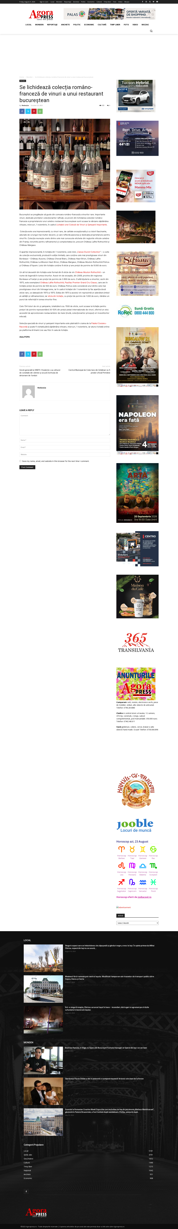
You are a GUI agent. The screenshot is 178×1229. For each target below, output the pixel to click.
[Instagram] (146, 1)
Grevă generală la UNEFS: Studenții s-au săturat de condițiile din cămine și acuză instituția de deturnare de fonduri (39, 373)
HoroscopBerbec (121, 856)
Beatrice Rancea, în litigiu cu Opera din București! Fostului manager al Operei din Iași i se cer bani (106, 1048)
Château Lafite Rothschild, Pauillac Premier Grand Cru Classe (68, 282)
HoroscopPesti (153, 889)
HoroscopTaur (132, 856)
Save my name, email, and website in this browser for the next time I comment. (55, 461)
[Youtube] (157, 1)
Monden (29, 77)
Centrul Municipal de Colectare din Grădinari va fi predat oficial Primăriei (89, 371)
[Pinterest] (34, 111)
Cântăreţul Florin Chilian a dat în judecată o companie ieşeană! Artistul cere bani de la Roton (104, 1079)
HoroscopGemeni (142, 856)
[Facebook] (142, 1)
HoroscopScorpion (153, 873)
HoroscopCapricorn (132, 889)
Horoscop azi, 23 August (132, 841)
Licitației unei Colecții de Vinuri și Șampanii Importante (81, 224)
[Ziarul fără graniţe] (41, 13)
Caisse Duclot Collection (88, 252)
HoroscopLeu (121, 873)
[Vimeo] (153, 1)
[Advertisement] (89, 53)
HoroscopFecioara (132, 873)
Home (21, 77)
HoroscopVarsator (142, 889)
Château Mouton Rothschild (88, 272)
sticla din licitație (55, 296)
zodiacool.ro (144, 897)
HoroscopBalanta (142, 873)
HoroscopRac (153, 856)
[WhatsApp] (40, 111)
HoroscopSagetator (121, 889)
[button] (151, 31)
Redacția (25, 105)
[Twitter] (149, 1)
